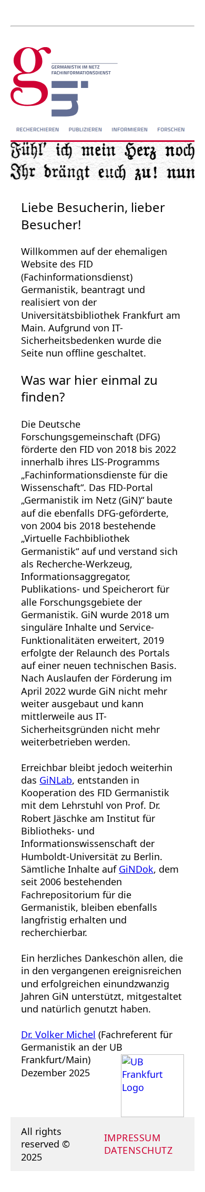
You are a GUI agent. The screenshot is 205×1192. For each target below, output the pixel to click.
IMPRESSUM (132, 1137)
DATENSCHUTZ (138, 1150)
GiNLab (55, 780)
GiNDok (136, 869)
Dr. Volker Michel (58, 1034)
